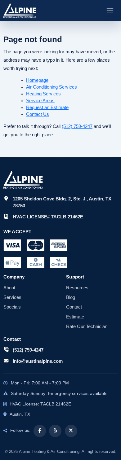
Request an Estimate (47, 107)
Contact (74, 306)
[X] (71, 431)
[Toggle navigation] (110, 10)
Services (12, 297)
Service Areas (40, 100)
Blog (70, 297)
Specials (12, 306)
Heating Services (43, 93)
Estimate (75, 316)
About (9, 287)
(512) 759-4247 (77, 126)
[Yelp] (55, 431)
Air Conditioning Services (51, 87)
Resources (77, 287)
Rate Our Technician (86, 326)
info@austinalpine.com (38, 361)
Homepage (37, 80)
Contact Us (37, 114)
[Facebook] (40, 431)
